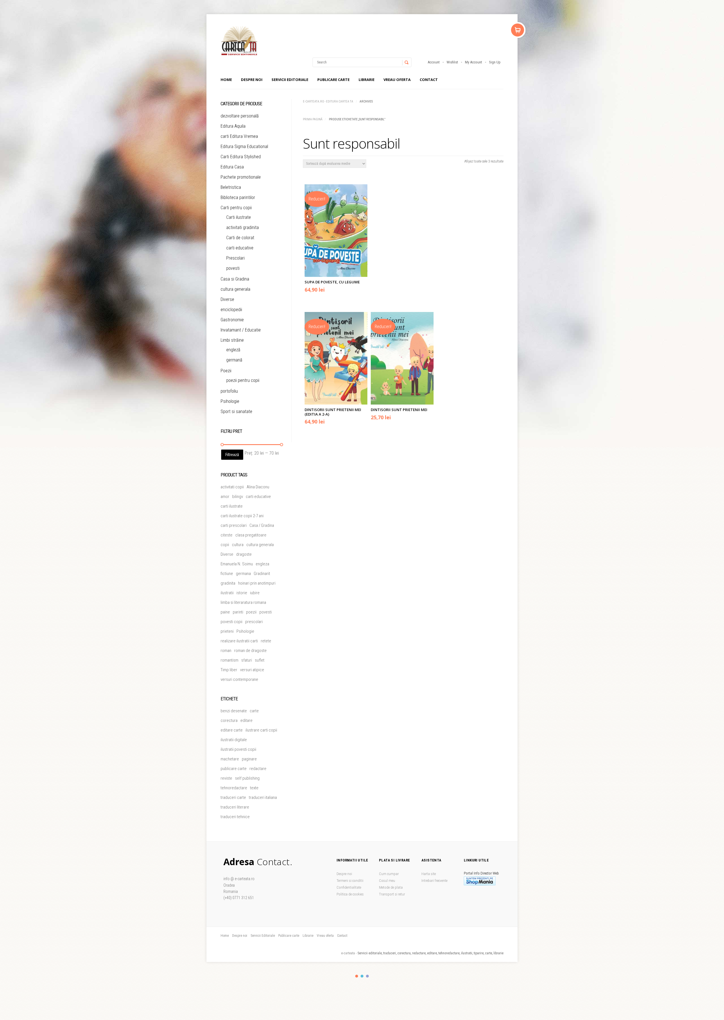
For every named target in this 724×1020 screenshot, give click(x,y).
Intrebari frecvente (434, 880)
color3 (367, 976)
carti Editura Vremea (239, 136)
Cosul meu (387, 880)
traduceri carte (233, 797)
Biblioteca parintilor (238, 197)
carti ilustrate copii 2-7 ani (242, 515)
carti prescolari (234, 525)
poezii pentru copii (242, 380)
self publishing (247, 778)
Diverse (227, 299)
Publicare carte (333, 79)
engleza (262, 563)
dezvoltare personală (240, 116)
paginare (249, 759)
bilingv (237, 496)
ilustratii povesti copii (238, 749)
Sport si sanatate (236, 411)
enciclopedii (231, 309)
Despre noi (251, 79)
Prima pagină (312, 119)
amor (225, 496)
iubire (255, 592)
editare (246, 720)
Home (226, 79)
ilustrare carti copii (261, 730)
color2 (362, 976)
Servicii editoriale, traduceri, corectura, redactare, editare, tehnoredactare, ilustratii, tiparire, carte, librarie (430, 953)
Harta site (428, 874)
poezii (251, 612)
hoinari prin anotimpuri (256, 583)
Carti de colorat (240, 237)
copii (225, 544)
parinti (238, 612)
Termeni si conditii (350, 880)
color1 (356, 976)
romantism (229, 660)
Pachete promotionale (241, 177)
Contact (429, 79)
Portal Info (472, 873)
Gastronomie (232, 319)
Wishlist (452, 62)
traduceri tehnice (235, 816)
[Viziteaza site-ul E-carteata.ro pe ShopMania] (479, 884)
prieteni (227, 631)
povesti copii (231, 621)
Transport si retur (392, 894)
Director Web (489, 873)
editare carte (232, 730)
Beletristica (231, 187)
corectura (229, 720)
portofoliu (229, 391)
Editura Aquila (233, 126)
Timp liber (229, 669)
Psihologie (230, 401)
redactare (257, 768)
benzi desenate (234, 710)
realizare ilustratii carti (239, 640)
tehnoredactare (234, 787)
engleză (233, 349)
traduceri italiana (263, 797)
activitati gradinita (242, 227)
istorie (241, 592)
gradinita (228, 583)
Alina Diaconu (258, 486)
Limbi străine (232, 340)
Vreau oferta (397, 79)
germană (234, 360)
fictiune (227, 573)
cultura (238, 544)
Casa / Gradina (261, 525)
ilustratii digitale (234, 739)
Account (434, 62)
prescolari (254, 621)
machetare (230, 759)
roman (226, 650)
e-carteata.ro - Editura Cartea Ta (328, 101)
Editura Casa (232, 167)
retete (266, 640)
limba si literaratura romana (243, 602)
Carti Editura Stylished (241, 156)
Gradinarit (262, 573)
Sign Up (495, 62)
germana (243, 573)
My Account (473, 62)
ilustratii (227, 592)
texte (254, 787)
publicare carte (234, 768)
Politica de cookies (350, 894)
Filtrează (232, 454)
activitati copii (232, 486)
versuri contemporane (239, 679)
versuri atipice (252, 669)
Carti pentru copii (236, 207)
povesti (233, 268)
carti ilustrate (232, 506)
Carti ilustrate (238, 217)
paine (225, 612)
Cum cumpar (389, 874)
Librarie (366, 79)
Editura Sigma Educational (244, 146)
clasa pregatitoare (250, 535)
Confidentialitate (349, 887)
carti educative (239, 248)
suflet (259, 660)
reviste (226, 778)
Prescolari (235, 258)
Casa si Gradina (235, 279)
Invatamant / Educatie (241, 330)
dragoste (244, 554)
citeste (226, 535)
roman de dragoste (250, 650)
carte (254, 710)
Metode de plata (391, 887)
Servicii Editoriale (290, 79)
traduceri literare (235, 807)
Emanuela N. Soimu (237, 563)
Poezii (226, 370)
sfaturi (246, 660)
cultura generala (235, 289)
